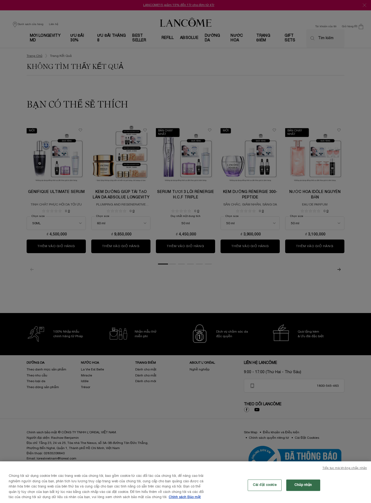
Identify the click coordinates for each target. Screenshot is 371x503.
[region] (185, 482)
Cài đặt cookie (264, 485)
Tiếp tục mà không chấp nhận (344, 468)
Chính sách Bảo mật (185, 497)
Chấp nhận (303, 485)
